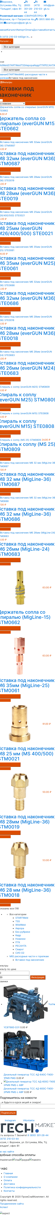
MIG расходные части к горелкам (29, 956)
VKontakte (28, 1120)
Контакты (9, 1190)
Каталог (11, 29)
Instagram (10, 1120)
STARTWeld (14, 65)
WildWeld (20, 924)
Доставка (38, 29)
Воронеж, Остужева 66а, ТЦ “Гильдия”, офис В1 (10, 5)
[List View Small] (20, 100)
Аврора (29, 65)
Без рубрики (22, 931)
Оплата (29, 29)
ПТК (41, 65)
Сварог (19, 949)
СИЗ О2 (19, 952)
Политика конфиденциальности (22, 1187)
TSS (23, 65)
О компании (11, 1176)
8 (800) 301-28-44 (38, 1135)
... (29, 36)
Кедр (36, 65)
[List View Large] (10, 100)
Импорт (20, 29)
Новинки (20, 938)
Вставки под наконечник (29, 959)
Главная (8, 1173)
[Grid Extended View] (5, 100)
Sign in (24, 36)
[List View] (15, 100)
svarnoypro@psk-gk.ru (18, 22)
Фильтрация (37, 977)
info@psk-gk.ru (49, 7)
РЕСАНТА (20, 945)
